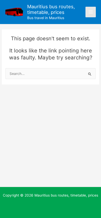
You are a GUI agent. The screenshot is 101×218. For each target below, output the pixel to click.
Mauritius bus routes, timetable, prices (51, 9)
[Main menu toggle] (90, 12)
